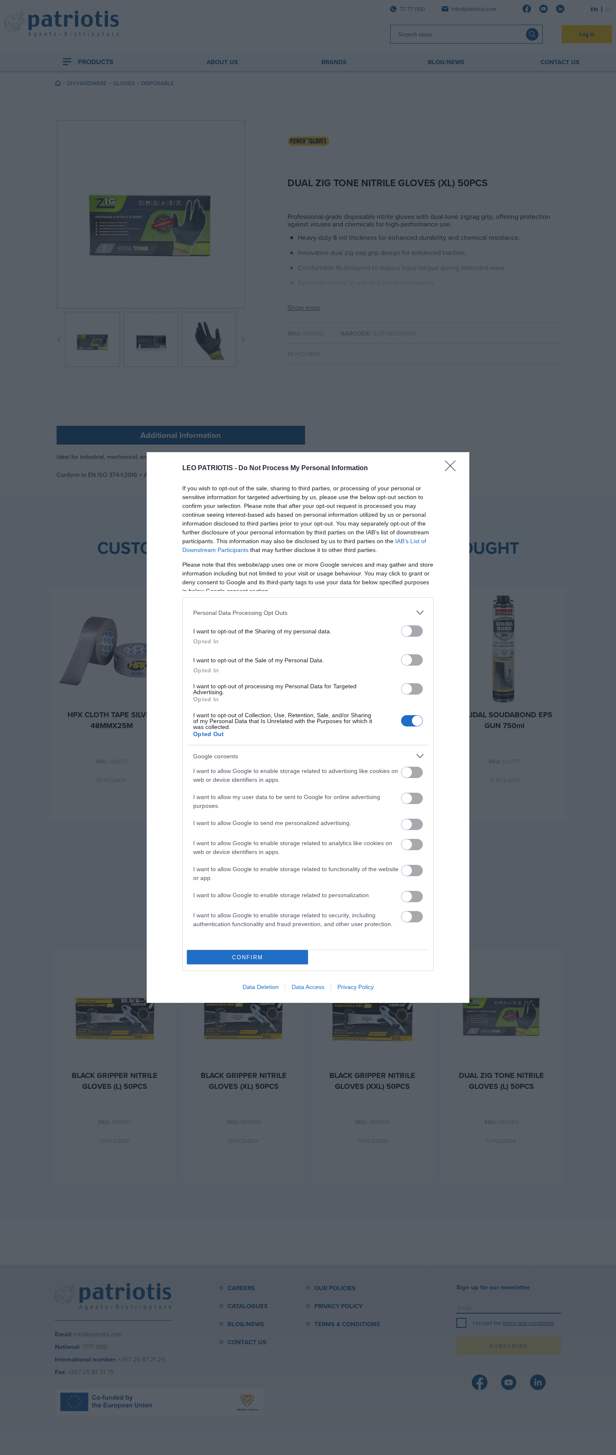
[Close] (453, 468)
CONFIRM (247, 957)
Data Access (308, 987)
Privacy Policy (355, 987)
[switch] (412, 631)
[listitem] (308, 612)
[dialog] (308, 727)
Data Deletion (261, 987)
